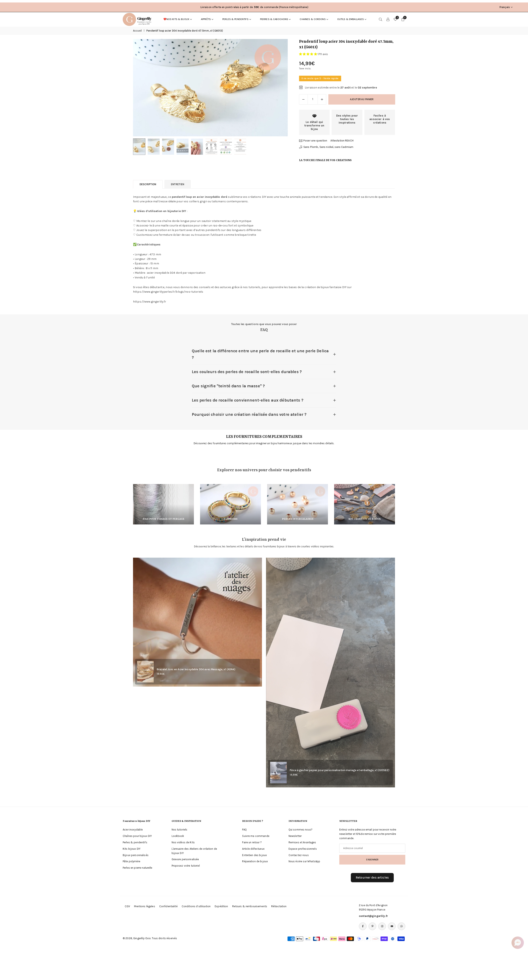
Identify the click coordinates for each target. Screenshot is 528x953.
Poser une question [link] (315, 140)
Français (505, 7)
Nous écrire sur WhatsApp (304, 861)
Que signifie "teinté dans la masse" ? (228, 386)
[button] (278, 88)
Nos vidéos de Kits (183, 842)
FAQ (244, 829)
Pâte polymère (131, 861)
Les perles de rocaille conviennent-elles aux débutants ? (247, 400)
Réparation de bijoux (255, 861)
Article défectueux (253, 848)
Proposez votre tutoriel (186, 865)
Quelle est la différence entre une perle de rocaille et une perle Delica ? (260, 354)
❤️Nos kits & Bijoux (176, 19)
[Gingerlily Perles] (138, 19)
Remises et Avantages (302, 842)
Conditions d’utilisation (196, 906)
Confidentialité (168, 906)
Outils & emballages (350, 19)
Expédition (221, 906)
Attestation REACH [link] (342, 140)
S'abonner (372, 859)
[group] (210, 87)
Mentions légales (144, 906)
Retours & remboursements (249, 906)
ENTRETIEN (177, 184)
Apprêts (206, 19)
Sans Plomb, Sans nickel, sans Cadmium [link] (328, 146)
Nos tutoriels (179, 829)
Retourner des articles (372, 877)
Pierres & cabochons (274, 19)
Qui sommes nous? (300, 829)
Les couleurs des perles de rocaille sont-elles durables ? (247, 371)
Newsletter (295, 836)
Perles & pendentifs (235, 19)
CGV (127, 906)
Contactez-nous (299, 855)
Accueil (137, 30)
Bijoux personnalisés (135, 855)
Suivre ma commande (255, 836)
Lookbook (178, 836)
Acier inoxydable (133, 829)
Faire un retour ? (252, 842)
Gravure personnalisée (185, 859)
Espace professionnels (303, 848)
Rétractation (279, 906)
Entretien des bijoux (254, 855)
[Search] (380, 19)
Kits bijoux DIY (131, 848)
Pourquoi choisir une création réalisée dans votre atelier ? (249, 414)
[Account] (388, 19)
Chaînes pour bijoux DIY (137, 836)
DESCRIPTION (147, 184)
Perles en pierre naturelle (137, 867)
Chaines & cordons (312, 19)
